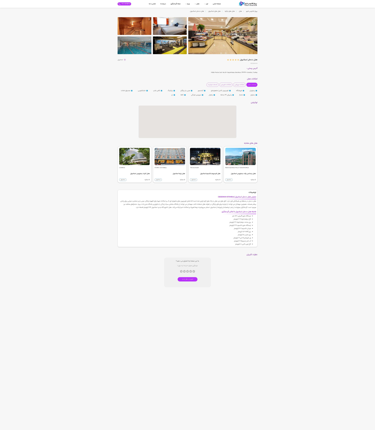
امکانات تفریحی (226, 84)
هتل (240, 11)
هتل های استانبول (214, 11)
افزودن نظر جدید (187, 279)
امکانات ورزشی (239, 84)
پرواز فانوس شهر (251, 11)
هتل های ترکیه (230, 11)
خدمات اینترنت (212, 84)
